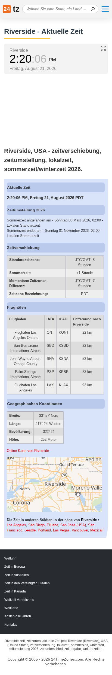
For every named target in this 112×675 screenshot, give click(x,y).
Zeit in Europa (14, 566)
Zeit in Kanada (15, 591)
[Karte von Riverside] (54, 511)
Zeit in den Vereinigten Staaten (27, 583)
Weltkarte (11, 608)
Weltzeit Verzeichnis (19, 600)
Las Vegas (61, 530)
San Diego (36, 525)
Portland (44, 530)
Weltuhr (10, 558)
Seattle (30, 530)
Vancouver (80, 530)
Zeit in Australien (16, 575)
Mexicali (96, 530)
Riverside (89, 520)
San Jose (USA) (73, 525)
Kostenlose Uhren (17, 616)
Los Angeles (16, 525)
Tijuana (52, 525)
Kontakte (10, 625)
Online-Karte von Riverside (28, 451)
